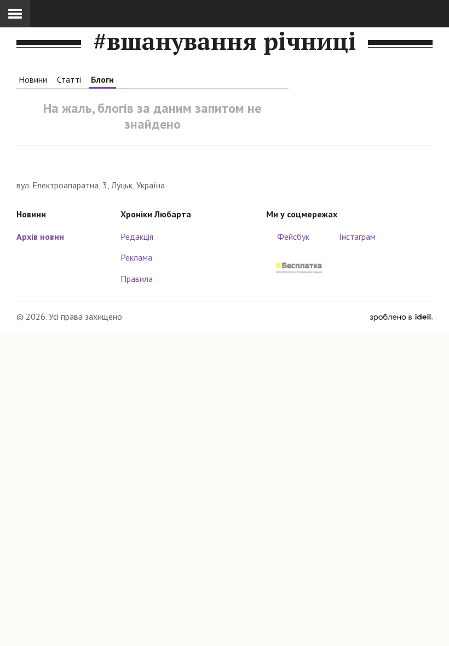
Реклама (136, 257)
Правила (136, 278)
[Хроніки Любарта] (224, 162)
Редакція (136, 236)
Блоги (102, 79)
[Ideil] (401, 316)
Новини (33, 79)
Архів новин (40, 236)
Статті (69, 79)
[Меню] (15, 13)
